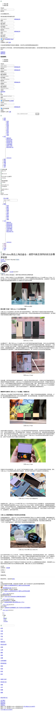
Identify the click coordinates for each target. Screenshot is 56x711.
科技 (7, 121)
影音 (7, 124)
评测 (2, 647)
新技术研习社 (9, 147)
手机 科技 (3, 261)
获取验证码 (17, 19)
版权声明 (3, 703)
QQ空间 (6, 621)
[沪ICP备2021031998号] (29, 706)
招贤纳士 (3, 705)
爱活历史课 (9, 139)
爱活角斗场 (9, 142)
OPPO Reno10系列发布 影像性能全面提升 (15, 596)
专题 (2, 631)
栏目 (5, 136)
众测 (5, 163)
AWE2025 (8, 158)
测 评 (5, 243)
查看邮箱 (3, 52)
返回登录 (3, 91)
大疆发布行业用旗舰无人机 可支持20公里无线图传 (17, 607)
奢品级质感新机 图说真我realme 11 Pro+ (14, 602)
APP (5, 166)
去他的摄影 (9, 144)
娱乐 (7, 130)
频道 (5, 119)
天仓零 (2, 259)
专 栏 (5, 221)
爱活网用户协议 (9, 39)
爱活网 (8, 567)
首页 (5, 118)
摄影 (7, 122)
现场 (5, 160)
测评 (5, 159)
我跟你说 (8, 138)
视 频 (5, 245)
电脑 (7, 126)
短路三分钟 (9, 145)
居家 (7, 129)
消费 (7, 135)
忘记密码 (11, 100)
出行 (7, 133)
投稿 (5, 165)
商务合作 (3, 702)
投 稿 (5, 248)
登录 (9, 42)
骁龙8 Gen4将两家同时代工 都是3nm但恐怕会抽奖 (17, 585)
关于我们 (3, 700)
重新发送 (3, 53)
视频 (5, 162)
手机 (7, 127)
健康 (7, 132)
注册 (10, 111)
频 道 (5, 204)
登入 (5, 198)
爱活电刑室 (9, 141)
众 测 (5, 246)
